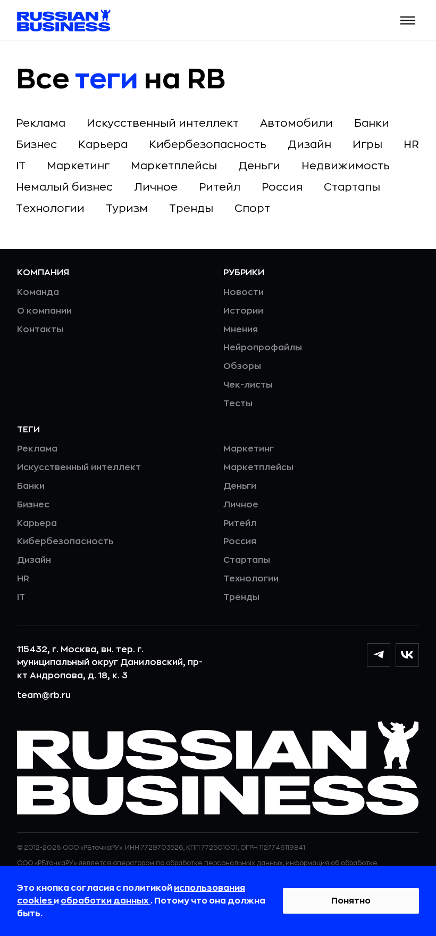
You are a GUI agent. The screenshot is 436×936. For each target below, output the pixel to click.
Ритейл (219, 187)
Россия (282, 187)
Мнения (240, 329)
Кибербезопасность (207, 144)
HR (411, 144)
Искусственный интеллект (163, 123)
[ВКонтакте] (407, 655)
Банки (371, 123)
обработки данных (105, 901)
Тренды (191, 208)
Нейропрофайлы (262, 347)
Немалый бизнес (64, 187)
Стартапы (352, 187)
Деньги (259, 165)
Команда (38, 292)
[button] (408, 20)
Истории (243, 311)
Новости (243, 292)
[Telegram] (378, 655)
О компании (44, 311)
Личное (156, 187)
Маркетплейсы (174, 165)
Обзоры (242, 366)
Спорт (252, 208)
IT (21, 165)
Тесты (238, 403)
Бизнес (36, 144)
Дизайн (309, 144)
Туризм (127, 208)
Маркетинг (78, 165)
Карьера (103, 144)
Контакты (40, 329)
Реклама (40, 123)
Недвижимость (345, 165)
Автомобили (296, 123)
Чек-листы (248, 385)
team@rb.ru (44, 695)
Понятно (351, 901)
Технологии (50, 208)
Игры (367, 144)
